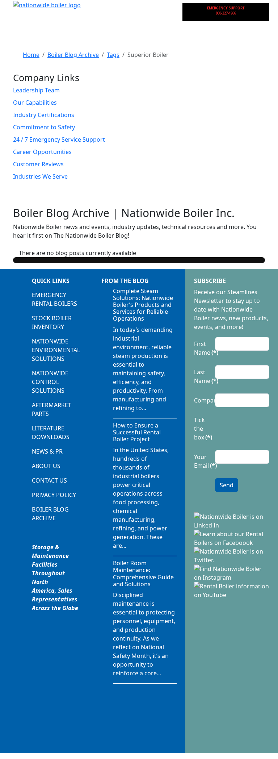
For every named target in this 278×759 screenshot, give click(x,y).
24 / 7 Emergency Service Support (59, 139)
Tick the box (202, 428)
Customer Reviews (38, 164)
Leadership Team (36, 90)
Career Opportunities (42, 152)
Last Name (202, 376)
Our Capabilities (35, 103)
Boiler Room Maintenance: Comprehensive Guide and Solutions (143, 573)
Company (202, 400)
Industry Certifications (43, 115)
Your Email (202, 461)
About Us (46, 466)
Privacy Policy (54, 495)
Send (226, 485)
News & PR (47, 451)
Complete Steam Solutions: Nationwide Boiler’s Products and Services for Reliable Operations (143, 305)
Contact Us (49, 480)
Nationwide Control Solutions (50, 382)
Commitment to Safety (44, 127)
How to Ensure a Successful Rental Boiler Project (137, 432)
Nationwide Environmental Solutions (56, 350)
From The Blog (125, 281)
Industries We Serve (40, 176)
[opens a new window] (231, 520)
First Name (202, 348)
